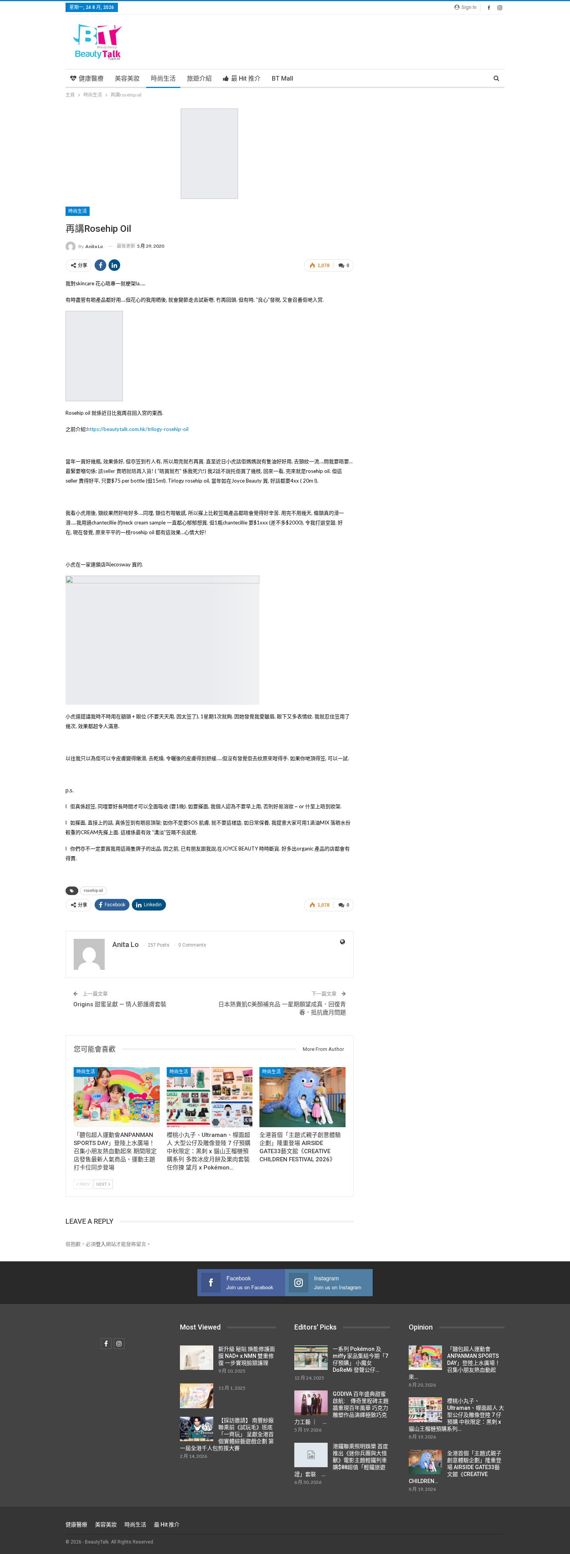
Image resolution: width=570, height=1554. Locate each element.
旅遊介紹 (199, 78)
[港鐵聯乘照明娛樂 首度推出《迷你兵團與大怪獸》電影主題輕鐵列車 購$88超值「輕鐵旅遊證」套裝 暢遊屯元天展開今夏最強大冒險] (311, 1455)
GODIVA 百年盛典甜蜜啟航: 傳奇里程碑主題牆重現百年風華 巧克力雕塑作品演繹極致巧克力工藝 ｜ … (341, 1408)
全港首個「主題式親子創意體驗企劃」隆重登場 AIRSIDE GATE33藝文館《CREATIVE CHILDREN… (455, 1467)
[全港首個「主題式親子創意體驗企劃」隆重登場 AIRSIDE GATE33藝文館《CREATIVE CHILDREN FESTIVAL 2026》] (302, 1097)
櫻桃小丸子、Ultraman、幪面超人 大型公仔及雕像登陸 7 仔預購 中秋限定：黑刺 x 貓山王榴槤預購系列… (456, 1415)
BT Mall (282, 78)
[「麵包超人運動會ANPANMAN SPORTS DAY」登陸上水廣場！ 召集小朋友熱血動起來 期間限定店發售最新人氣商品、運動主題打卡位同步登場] (117, 1097)
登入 (101, 1244)
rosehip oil (93, 890)
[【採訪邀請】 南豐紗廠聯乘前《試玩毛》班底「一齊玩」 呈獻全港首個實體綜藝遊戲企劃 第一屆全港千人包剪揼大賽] (196, 1429)
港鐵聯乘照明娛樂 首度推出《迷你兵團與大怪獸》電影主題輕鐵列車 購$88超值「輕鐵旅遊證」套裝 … (341, 1460)
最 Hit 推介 (246, 78)
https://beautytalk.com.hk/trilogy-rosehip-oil (137, 429)
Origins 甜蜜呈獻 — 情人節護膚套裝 (119, 1004)
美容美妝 (127, 78)
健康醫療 (91, 78)
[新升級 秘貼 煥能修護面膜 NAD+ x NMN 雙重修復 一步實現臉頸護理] (196, 1357)
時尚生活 (163, 78)
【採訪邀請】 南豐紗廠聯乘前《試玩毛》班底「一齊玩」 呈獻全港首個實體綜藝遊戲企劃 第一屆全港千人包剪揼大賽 (227, 1434)
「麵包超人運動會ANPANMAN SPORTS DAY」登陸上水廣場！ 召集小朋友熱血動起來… (454, 1363)
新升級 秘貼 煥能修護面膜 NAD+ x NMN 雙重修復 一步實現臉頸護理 (246, 1356)
